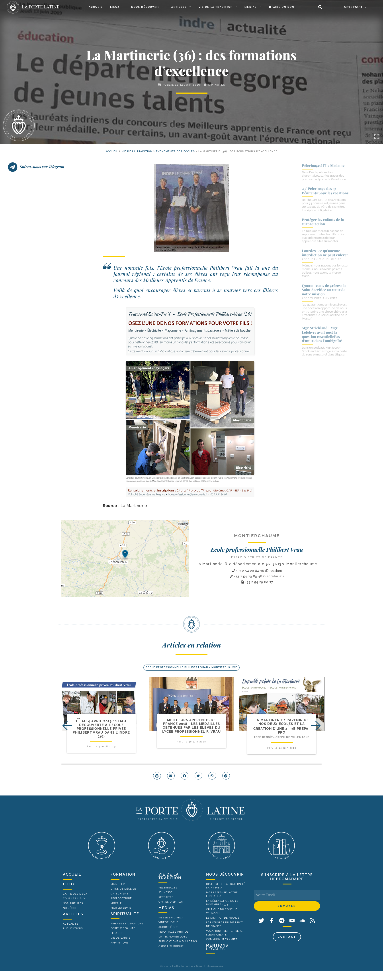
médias (166, 908)
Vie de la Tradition (216, 7)
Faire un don (283, 7)
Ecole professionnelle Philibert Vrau (257, 549)
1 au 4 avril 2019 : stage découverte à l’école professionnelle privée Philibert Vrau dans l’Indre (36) (101, 728)
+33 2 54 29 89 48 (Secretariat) (258, 576)
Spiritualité (125, 914)
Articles (179, 7)
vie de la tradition (169, 876)
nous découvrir (225, 874)
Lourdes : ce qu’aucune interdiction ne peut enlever (325, 252)
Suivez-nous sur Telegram (42, 166)
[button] (320, 7)
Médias (250, 7)
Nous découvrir (145, 7)
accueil (112, 151)
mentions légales (217, 947)
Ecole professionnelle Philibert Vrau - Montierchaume (191, 667)
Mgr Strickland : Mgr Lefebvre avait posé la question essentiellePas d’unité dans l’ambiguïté (322, 334)
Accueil (96, 7)
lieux (69, 884)
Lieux (114, 7)
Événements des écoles (175, 151)
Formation (123, 874)
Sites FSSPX (353, 7)
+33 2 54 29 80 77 (258, 582)
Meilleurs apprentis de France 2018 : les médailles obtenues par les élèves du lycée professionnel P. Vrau (191, 726)
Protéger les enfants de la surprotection (323, 221)
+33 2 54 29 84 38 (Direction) (258, 570)
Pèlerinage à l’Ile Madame (323, 165)
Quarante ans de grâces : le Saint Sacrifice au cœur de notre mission (324, 289)
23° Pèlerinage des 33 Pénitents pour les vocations (325, 190)
